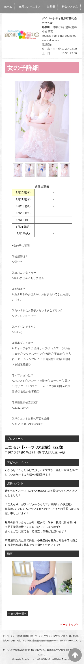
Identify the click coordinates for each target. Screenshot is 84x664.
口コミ (58, 19)
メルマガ (74, 19)
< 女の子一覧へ (18, 613)
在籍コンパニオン (29, 6)
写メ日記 (41, 19)
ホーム (8, 6)
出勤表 (51, 6)
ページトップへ (69, 624)
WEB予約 (9, 32)
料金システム (70, 6)
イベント (24, 19)
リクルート (46, 32)
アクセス (27, 32)
